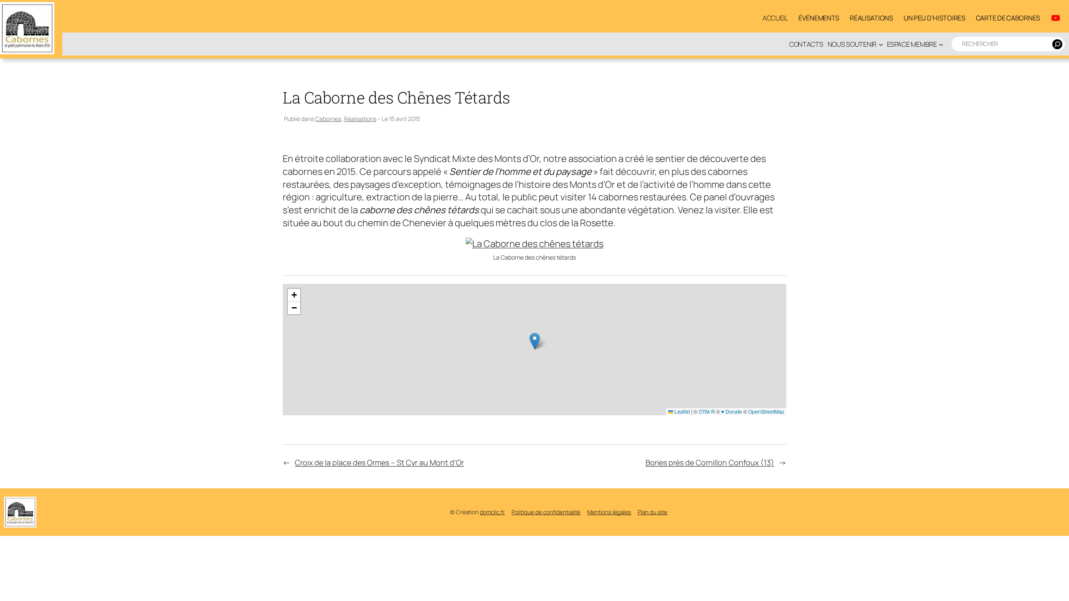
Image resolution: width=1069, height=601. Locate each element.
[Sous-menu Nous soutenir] (881, 44)
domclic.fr (492, 512)
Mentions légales (609, 512)
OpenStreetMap (766, 411)
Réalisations (360, 119)
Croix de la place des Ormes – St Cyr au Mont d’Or (379, 462)
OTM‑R (707, 411)
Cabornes (328, 119)
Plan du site (652, 512)
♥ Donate (731, 411)
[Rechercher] (1057, 44)
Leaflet (681, 411)
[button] (534, 341)
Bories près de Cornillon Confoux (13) (710, 462)
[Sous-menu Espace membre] (941, 44)
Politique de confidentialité (546, 512)
